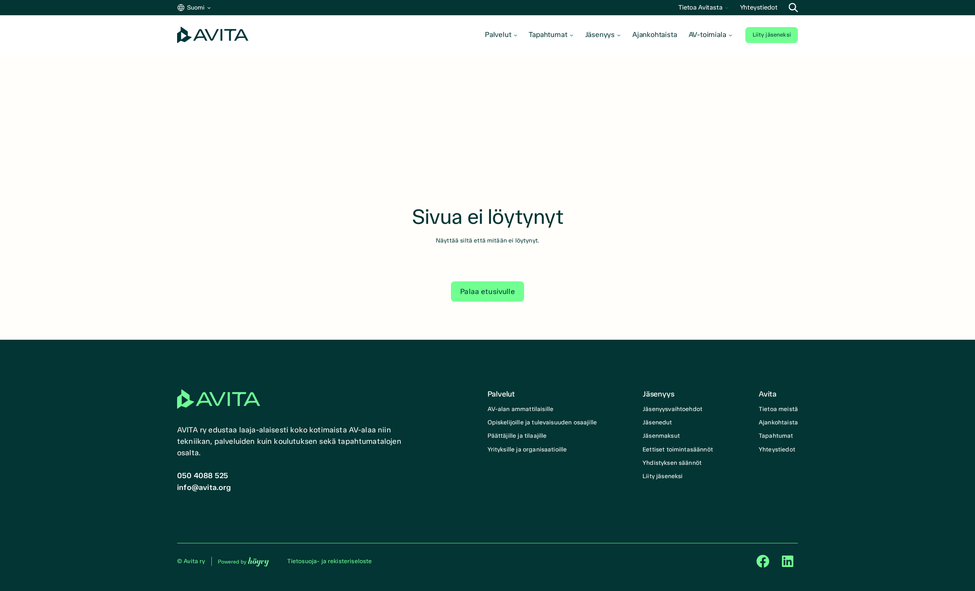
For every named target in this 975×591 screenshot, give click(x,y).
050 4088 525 (202, 475)
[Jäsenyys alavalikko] (619, 35)
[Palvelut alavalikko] (516, 35)
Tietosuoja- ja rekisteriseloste (329, 561)
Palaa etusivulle (487, 291)
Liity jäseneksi (772, 34)
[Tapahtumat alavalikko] (572, 35)
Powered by (243, 561)
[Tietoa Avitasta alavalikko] (727, 8)
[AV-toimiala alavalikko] (730, 35)
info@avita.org (204, 487)
